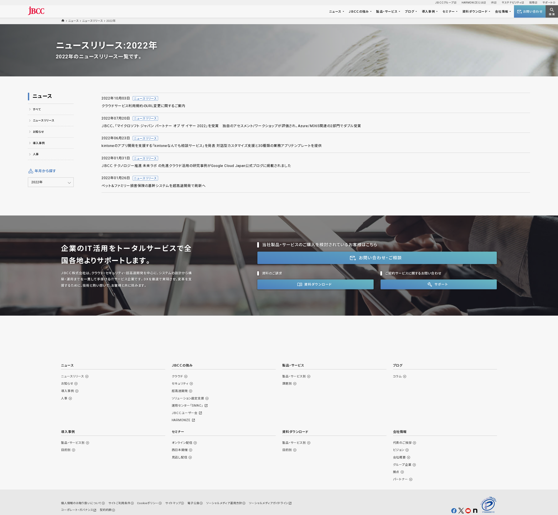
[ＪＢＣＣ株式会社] (36, 11)
